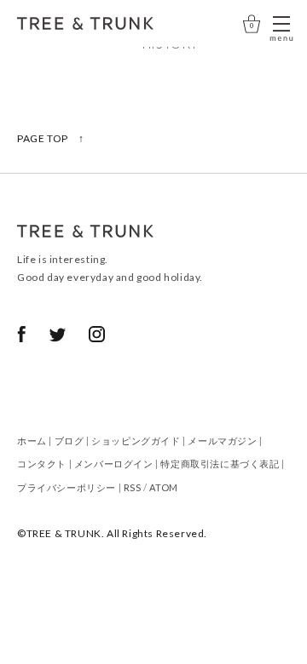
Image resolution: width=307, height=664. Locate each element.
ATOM (163, 487)
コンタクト (42, 463)
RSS (133, 487)
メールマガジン (222, 440)
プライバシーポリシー (66, 487)
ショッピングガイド (135, 440)
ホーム (32, 440)
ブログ (69, 440)
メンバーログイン (114, 463)
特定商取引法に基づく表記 (219, 463)
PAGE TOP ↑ (50, 138)
